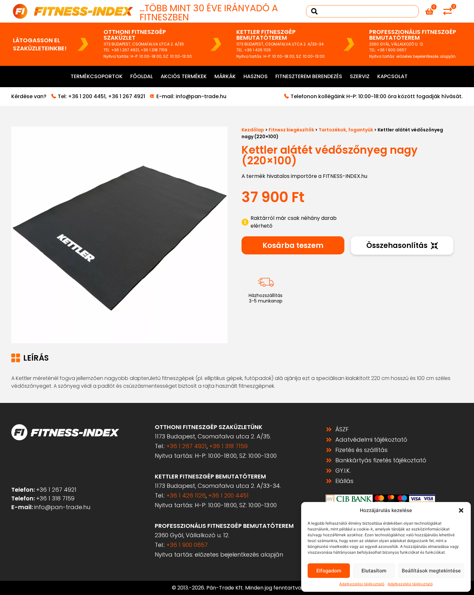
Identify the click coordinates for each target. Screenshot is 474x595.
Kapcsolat (392, 76)
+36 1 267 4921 (125, 50)
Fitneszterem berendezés (308, 76)
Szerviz (360, 76)
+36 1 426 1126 (257, 50)
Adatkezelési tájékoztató (361, 583)
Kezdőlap (253, 130)
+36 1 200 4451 (86, 96)
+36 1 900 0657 (392, 50)
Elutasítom (373, 571)
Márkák (225, 76)
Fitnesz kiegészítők (291, 130)
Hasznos (255, 76)
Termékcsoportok (97, 76)
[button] (461, 510)
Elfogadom (328, 571)
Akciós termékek (184, 76)
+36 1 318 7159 (154, 50)
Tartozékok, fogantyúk (346, 130)
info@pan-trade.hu (201, 96)
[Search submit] (314, 11)
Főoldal (141, 76)
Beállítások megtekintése (431, 571)
